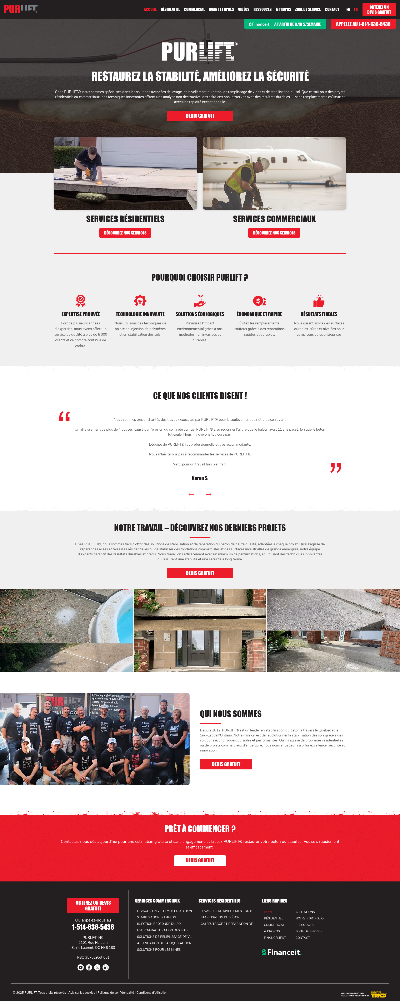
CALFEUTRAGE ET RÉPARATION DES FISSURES (228, 924)
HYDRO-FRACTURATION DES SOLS (162, 930)
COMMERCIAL (274, 925)
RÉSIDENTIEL (273, 918)
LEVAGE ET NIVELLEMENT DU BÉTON (164, 911)
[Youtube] (81, 967)
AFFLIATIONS (305, 912)
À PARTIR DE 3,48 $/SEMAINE (297, 24)
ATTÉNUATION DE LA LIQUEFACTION (164, 943)
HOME (268, 912)
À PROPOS (272, 931)
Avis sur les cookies (81, 993)
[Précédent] (191, 494)
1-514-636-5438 (93, 927)
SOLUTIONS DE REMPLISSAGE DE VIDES (164, 937)
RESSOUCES (304, 925)
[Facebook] (89, 967)
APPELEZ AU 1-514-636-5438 (363, 24)
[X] (97, 967)
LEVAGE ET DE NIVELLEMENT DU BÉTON (228, 911)
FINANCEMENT (275, 938)
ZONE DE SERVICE (308, 931)
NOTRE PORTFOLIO (309, 918)
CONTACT (302, 938)
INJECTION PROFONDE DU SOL (159, 924)
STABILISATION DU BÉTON (220, 917)
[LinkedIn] (105, 967)
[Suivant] (208, 494)
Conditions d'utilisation (152, 993)
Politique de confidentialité (116, 993)
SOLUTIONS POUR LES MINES (159, 950)
